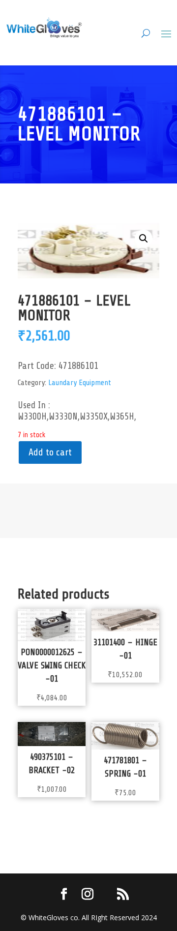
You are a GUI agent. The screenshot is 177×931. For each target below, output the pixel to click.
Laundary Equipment (79, 382)
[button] (143, 238)
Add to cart (50, 452)
